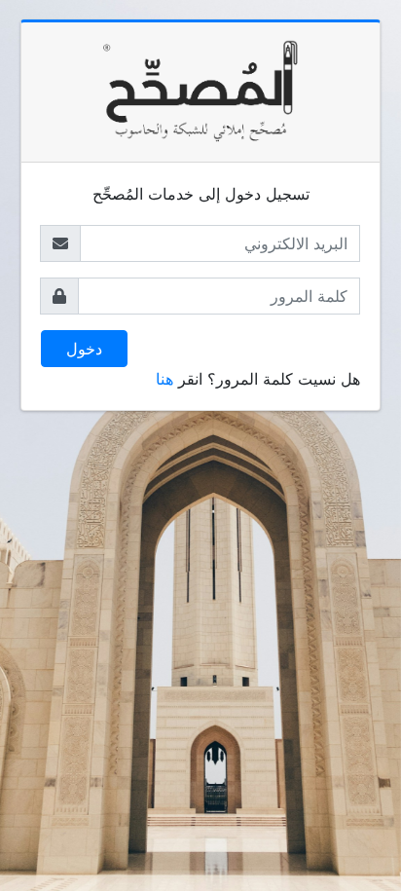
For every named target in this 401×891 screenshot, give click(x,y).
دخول (84, 348)
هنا (164, 379)
